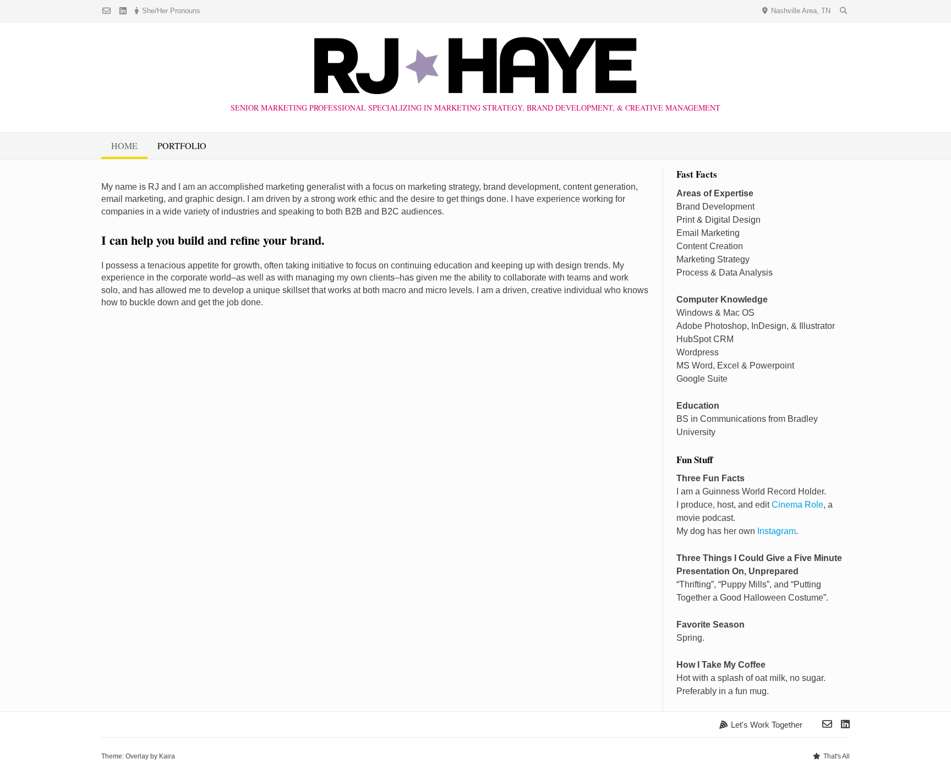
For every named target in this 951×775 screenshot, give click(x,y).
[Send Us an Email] (106, 11)
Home (124, 145)
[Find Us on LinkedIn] (123, 11)
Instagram (776, 531)
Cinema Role (797, 504)
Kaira (167, 756)
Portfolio (181, 145)
